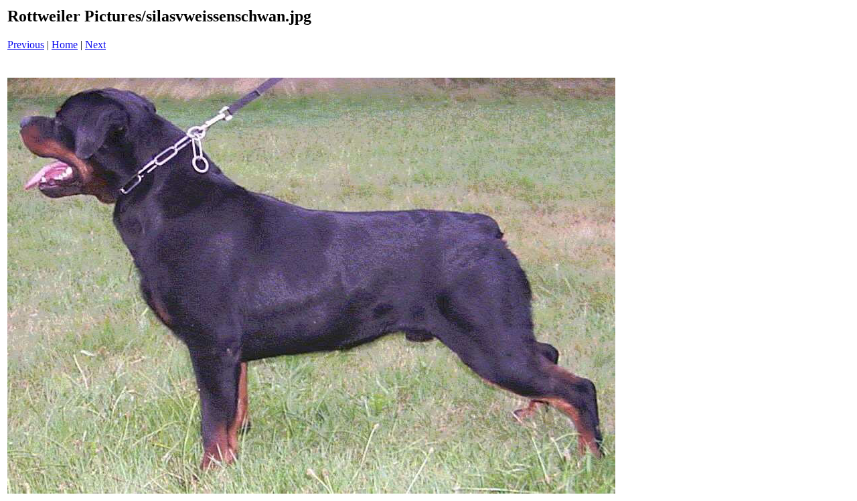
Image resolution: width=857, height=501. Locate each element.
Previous (25, 44)
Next (95, 44)
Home (65, 44)
